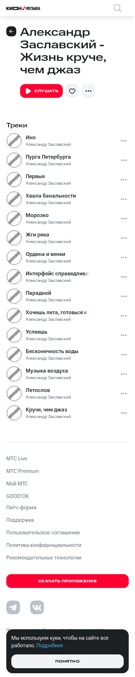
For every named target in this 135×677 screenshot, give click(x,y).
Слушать (46, 91)
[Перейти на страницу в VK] (37, 607)
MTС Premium (22, 471)
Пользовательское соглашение (43, 533)
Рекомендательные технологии (43, 558)
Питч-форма (21, 507)
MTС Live (16, 459)
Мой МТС (17, 484)
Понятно (67, 661)
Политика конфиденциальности (43, 545)
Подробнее (49, 645)
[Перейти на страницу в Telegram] (13, 607)
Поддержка (20, 520)
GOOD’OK (17, 496)
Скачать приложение (67, 581)
